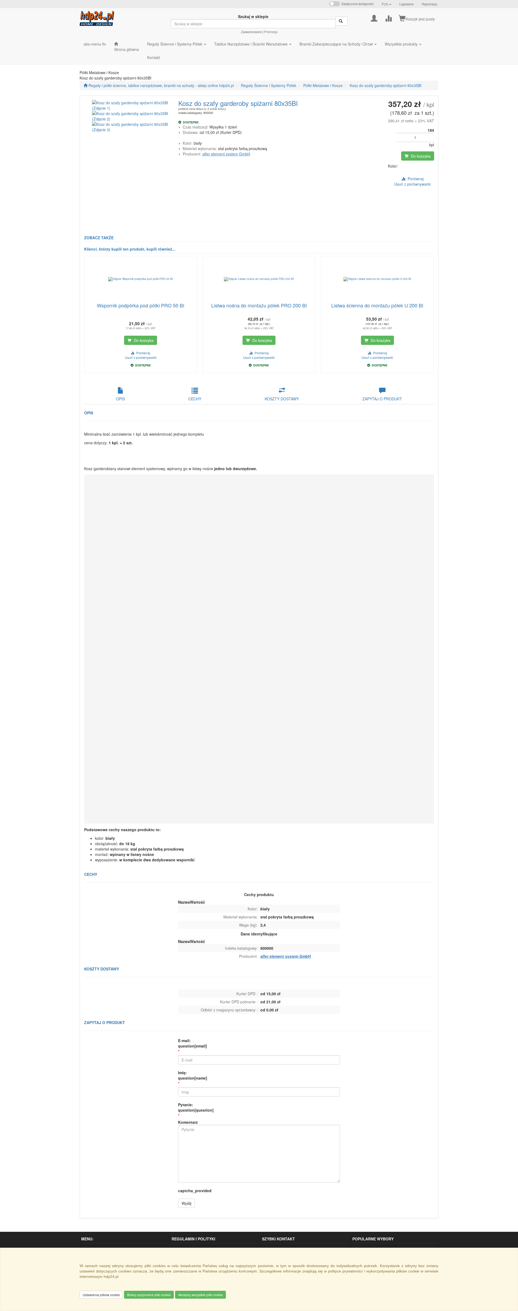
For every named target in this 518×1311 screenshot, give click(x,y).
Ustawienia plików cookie (101, 1294)
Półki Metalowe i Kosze (323, 85)
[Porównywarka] (388, 17)
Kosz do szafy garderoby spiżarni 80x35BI (385, 85)
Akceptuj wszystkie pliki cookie (200, 1294)
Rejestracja (429, 4)
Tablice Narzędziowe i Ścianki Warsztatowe (251, 44)
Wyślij (186, 1203)
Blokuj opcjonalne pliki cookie (149, 1294)
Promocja (270, 32)
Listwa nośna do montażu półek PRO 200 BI (259, 305)
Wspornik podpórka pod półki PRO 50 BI (140, 305)
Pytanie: (196, 1107)
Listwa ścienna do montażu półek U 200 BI (377, 305)
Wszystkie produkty (402, 44)
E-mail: (192, 1043)
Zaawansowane (251, 32)
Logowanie (406, 4)
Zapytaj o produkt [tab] (382, 398)
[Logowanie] (374, 17)
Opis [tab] (120, 398)
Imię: (192, 1075)
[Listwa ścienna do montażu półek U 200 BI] (377, 279)
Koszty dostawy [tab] (282, 398)
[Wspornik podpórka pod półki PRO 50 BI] (141, 279)
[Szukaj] (341, 21)
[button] (386, 4)
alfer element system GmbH (226, 154)
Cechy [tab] (194, 398)
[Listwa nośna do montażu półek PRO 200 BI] (259, 279)
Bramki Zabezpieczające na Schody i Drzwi (336, 44)
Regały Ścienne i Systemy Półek (175, 44)
